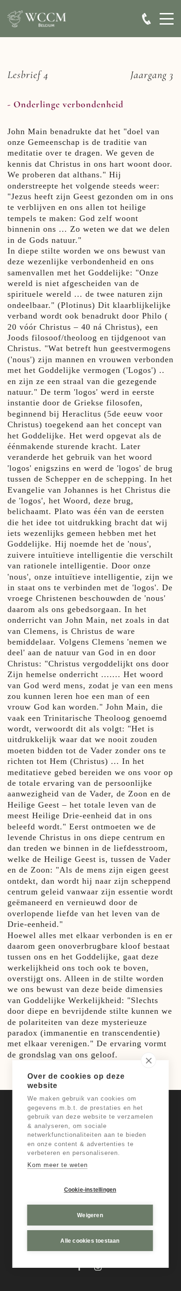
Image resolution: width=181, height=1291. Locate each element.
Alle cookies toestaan (89, 1241)
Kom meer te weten (57, 1164)
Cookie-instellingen (90, 1190)
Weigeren (90, 1215)
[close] (148, 1060)
